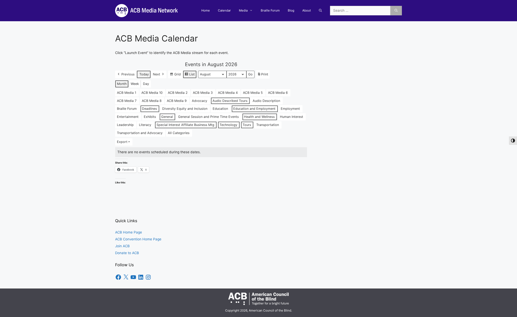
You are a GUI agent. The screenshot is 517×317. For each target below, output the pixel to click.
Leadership (125, 125)
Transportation (267, 125)
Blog (291, 10)
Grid (175, 75)
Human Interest (291, 117)
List (190, 75)
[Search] (396, 11)
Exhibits (150, 117)
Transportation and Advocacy (140, 133)
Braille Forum (270, 10)
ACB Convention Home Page (138, 239)
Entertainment (128, 117)
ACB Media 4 (228, 93)
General (167, 117)
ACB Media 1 (126, 93)
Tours (247, 125)
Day (146, 84)
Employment (290, 109)
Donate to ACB (127, 253)
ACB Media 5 (253, 93)
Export (122, 142)
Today (144, 74)
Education (220, 109)
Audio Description (266, 101)
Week (135, 84)
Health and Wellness (259, 117)
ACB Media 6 (278, 93)
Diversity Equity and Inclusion (184, 109)
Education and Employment (254, 109)
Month (122, 84)
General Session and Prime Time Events (208, 117)
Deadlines (149, 109)
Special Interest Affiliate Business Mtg (185, 125)
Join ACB (122, 246)
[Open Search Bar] (320, 10)
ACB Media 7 (127, 101)
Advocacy (199, 101)
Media (243, 10)
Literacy (145, 125)
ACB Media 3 (203, 93)
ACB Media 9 (177, 101)
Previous (128, 74)
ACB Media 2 (178, 93)
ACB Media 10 (152, 93)
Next (156, 74)
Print (262, 75)
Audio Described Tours (229, 101)
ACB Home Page (128, 232)
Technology (228, 125)
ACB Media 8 (152, 101)
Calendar (224, 10)
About (306, 10)
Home (205, 10)
